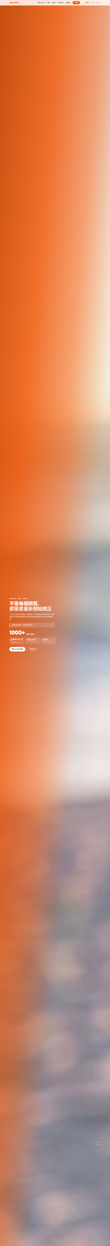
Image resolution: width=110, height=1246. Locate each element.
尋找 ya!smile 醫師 (17, 649)
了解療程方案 (32, 649)
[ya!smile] (14, 3)
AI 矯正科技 (61, 2)
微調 (48, 2)
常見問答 (68, 2)
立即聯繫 (76, 2)
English (93, 2)
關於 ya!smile (41, 2)
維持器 (53, 2)
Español (98, 2)
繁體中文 (88, 2)
